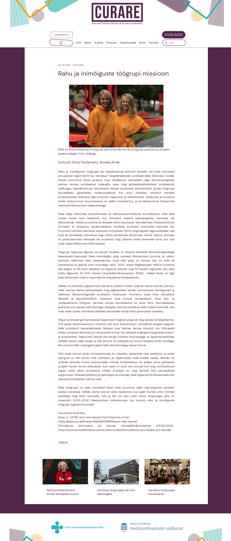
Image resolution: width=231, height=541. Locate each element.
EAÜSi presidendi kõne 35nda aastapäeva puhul (62, 492)
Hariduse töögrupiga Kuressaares (161, 492)
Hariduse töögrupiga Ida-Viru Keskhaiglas (116, 492)
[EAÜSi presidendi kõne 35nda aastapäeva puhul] (65, 471)
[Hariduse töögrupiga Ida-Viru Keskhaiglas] (116, 471)
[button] (61, 35)
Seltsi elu (63, 442)
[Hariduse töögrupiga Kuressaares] (167, 471)
